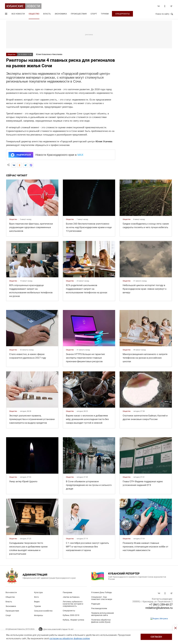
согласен (156, 636)
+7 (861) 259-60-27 (161, 604)
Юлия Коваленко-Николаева (49, 54)
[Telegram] (25, 165)
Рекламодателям (99, 608)
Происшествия (79, 14)
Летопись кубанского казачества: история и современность (73, 603)
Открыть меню (6, 14)
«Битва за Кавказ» (71, 597)
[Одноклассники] (19, 165)
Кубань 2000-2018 (71, 615)
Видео (37, 601)
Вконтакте (158, 6)
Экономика (61, 14)
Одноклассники (165, 6)
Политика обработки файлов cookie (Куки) (101, 621)
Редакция (95, 604)
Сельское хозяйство (43, 611)
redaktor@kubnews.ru (159, 608)
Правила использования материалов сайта (102, 614)
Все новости (18, 14)
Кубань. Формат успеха (73, 620)
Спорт (94, 14)
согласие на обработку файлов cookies (69, 638)
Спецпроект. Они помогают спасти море (101, 598)
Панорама (67, 592)
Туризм (105, 14)
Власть (47, 14)
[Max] (31, 165)
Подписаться (24, 155)
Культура (38, 592)
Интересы (38, 615)
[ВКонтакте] (14, 165)
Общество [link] (13, 219)
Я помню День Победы (101, 592)
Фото (36, 597)
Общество (34, 14)
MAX (80, 154)
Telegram (171, 6)
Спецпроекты (122, 14)
